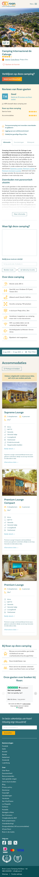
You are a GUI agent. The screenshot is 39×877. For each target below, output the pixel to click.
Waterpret (30, 142)
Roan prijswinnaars (8, 821)
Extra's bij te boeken (9, 782)
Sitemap (5, 874)
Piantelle (5, 810)
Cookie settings (16, 874)
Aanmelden (8, 733)
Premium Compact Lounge (11, 171)
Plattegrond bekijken (13, 369)
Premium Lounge (29, 169)
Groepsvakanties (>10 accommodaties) (15, 826)
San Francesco (7, 815)
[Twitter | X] (15, 843)
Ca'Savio (5, 807)
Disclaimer (5, 790)
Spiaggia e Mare (8, 812)
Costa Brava (15, 59)
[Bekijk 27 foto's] (19, 27)
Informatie (7, 142)
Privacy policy (7, 787)
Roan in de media (8, 832)
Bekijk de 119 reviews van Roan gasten (21, 98)
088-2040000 (7, 871)
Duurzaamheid (7, 773)
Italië (4, 749)
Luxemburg (6, 763)
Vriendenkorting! (8, 823)
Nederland (5, 757)
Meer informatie (19, 214)
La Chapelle (6, 804)
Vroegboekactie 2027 (9, 818)
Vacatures (5, 798)
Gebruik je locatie (28, 270)
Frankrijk (5, 746)
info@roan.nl (17, 871)
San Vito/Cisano (7, 801)
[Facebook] (4, 843)
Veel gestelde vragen (9, 779)
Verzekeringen (7, 796)
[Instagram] (10, 843)
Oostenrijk (5, 760)
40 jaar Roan (6, 829)
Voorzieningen (19, 142)
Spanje (7, 59)
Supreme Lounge (16, 169)
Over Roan (5, 770)
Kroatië (4, 752)
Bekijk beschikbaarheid (12, 79)
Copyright (5, 793)
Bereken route (8, 270)
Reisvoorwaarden (8, 776)
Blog (3, 784)
